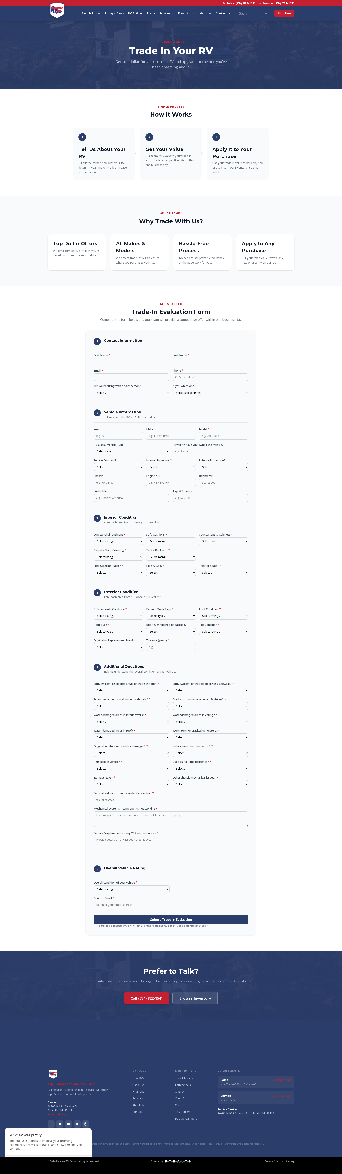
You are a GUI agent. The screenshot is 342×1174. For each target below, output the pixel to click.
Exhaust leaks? (104, 777)
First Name (102, 355)
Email (98, 370)
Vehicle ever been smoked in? (193, 746)
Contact (221, 13)
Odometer (205, 476)
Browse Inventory (195, 998)
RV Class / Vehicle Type (110, 445)
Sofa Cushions (156, 534)
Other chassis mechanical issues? (195, 777)
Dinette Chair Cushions (110, 534)
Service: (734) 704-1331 (278, 3)
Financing (184, 13)
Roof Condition (210, 609)
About (203, 13)
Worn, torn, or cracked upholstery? (196, 730)
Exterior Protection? (212, 460)
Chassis (98, 476)
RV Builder (135, 13)
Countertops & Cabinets (216, 534)
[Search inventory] (266, 13)
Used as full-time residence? (192, 762)
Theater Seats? (210, 566)
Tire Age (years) (157, 640)
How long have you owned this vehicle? (199, 445)
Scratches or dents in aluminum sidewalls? (122, 699)
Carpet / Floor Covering (110, 550)
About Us (138, 1105)
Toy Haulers (182, 1112)
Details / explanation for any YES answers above (126, 833)
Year (98, 429)
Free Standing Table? (108, 566)
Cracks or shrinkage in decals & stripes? (199, 699)
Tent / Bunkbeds (158, 550)
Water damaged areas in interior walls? (120, 715)
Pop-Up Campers (186, 1118)
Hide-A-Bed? (155, 566)
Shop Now (284, 13)
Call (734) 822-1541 (147, 998)
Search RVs (89, 13)
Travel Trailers (184, 1078)
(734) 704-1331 (281, 1096)
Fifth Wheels (183, 1085)
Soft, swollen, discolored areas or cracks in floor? (127, 684)
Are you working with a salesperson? (117, 386)
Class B (179, 1098)
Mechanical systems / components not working (126, 808)
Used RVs (138, 1085)
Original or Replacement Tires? (115, 640)
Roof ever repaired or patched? (167, 625)
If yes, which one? (184, 386)
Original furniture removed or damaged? (121, 746)
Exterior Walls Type (160, 609)
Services (164, 13)
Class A (179, 1091)
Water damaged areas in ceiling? (195, 715)
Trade (151, 13)
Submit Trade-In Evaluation (171, 919)
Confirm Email (104, 898)
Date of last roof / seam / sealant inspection (124, 793)
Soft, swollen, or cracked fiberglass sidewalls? (203, 684)
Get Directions (56, 1114)
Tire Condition (209, 625)
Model (204, 429)
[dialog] (48, 1148)
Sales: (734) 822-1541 (241, 3)
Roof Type (101, 625)
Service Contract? (105, 460)
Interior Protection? (159, 460)
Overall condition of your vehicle (115, 882)
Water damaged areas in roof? (115, 730)
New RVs (138, 1078)
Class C (179, 1105)
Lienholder (100, 491)
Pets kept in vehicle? (108, 762)
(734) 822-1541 (281, 1080)
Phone (178, 370)
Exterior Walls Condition (110, 609)
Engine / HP (153, 476)
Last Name (181, 355)
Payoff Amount (184, 491)
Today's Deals (114, 13)
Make (151, 429)
